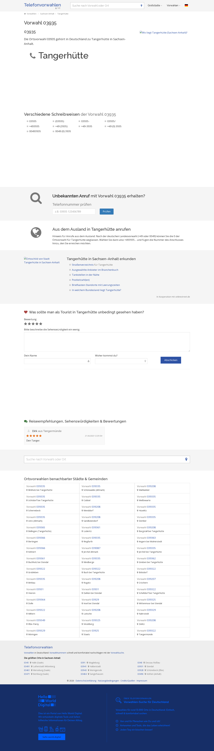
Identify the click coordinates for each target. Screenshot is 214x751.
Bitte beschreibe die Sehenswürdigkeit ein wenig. (52, 329)
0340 (149, 662)
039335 (35, 486)
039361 (91, 527)
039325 (146, 599)
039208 (146, 486)
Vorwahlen (172, 5)
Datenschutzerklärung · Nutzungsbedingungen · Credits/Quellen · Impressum (111, 680)
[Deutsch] (186, 5)
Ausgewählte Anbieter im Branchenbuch (95, 269)
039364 (35, 599)
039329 (146, 610)
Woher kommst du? (106, 355)
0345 (34, 662)
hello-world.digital (52, 737)
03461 (37, 670)
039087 (91, 548)
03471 (36, 674)
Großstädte (154, 5)
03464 (92, 674)
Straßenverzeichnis (92, 264)
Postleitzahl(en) (81, 279)
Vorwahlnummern (57, 652)
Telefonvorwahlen (42, 4)
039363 (146, 537)
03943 (91, 670)
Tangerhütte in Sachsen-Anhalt (93, 259)
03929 (90, 599)
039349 (35, 620)
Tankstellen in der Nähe (85, 274)
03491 (39, 666)
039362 (146, 558)
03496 (149, 674)
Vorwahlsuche (117, 652)
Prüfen (106, 211)
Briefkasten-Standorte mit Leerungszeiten (96, 285)
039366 (35, 537)
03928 (151, 670)
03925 (90, 630)
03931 (35, 589)
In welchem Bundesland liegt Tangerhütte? (96, 290)
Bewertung (30, 319)
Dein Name (30, 355)
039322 (35, 568)
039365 (35, 527)
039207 (146, 579)
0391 (90, 662)
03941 (91, 666)
